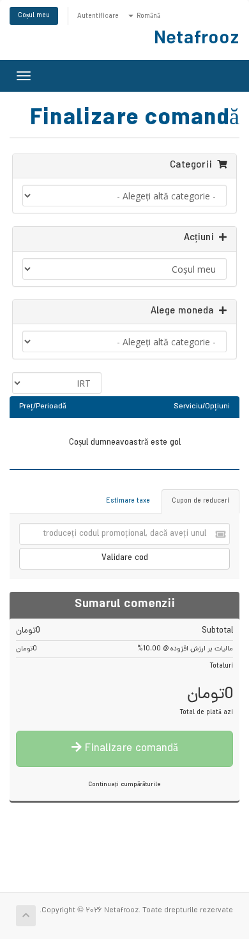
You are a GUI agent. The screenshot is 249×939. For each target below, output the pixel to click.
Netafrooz (196, 40)
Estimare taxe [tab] (128, 501)
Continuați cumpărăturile (124, 785)
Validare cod (125, 558)
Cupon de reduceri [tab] (200, 501)
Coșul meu (34, 16)
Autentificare (98, 16)
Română (147, 16)
